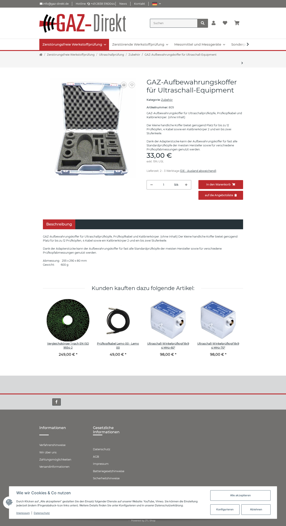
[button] (156, 3)
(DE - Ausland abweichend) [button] (198, 171)
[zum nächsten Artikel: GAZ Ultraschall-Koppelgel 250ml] (242, 63)
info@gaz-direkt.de (55, 3)
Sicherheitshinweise (106, 478)
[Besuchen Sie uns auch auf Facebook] (56, 402)
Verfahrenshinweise (52, 445)
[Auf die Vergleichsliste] (124, 85)
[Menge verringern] (151, 184)
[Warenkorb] (239, 23)
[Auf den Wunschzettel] (132, 85)
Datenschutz (101, 449)
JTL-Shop (150, 520)
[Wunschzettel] (225, 23)
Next (232, 331)
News (123, 3)
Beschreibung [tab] (59, 224)
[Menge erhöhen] (186, 184)
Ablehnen (256, 509)
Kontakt (139, 3)
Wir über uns (48, 452)
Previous (53, 331)
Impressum (101, 463)
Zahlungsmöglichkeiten (55, 459)
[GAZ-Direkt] (82, 23)
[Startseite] (40, 55)
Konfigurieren (224, 509)
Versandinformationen (54, 466)
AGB (96, 456)
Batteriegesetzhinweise (108, 471)
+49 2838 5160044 (103, 3)
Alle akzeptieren (240, 495)
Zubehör (167, 99)
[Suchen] (202, 23)
